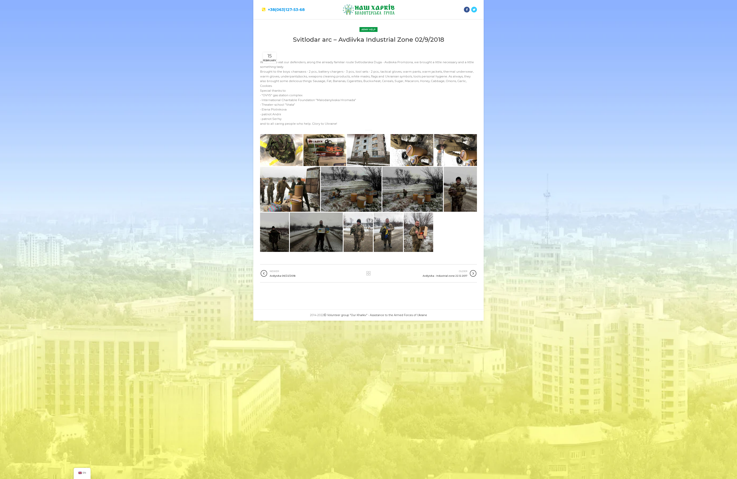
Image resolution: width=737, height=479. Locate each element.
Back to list (368, 273)
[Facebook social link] (467, 9)
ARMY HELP (368, 29)
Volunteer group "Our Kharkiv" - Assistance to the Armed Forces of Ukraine (377, 315)
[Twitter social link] (474, 9)
